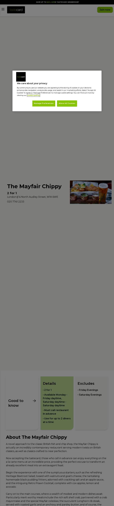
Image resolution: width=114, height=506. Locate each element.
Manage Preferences (44, 103)
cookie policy (33, 95)
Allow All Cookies (67, 103)
